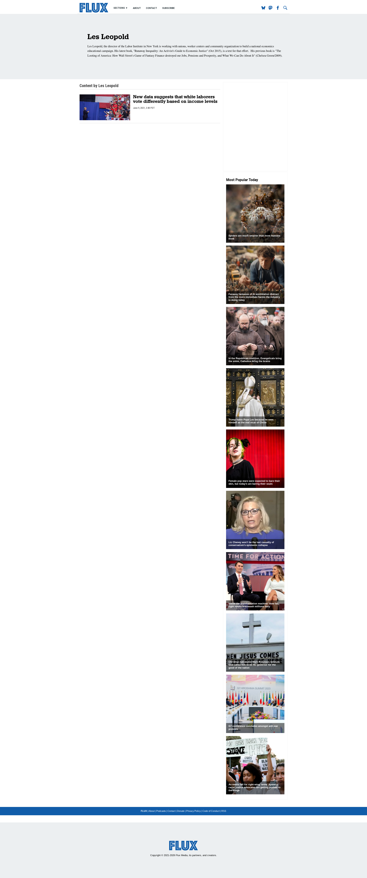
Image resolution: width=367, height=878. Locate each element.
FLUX (144, 811)
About (137, 8)
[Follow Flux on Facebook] (276, 9)
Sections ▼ (120, 8)
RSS (223, 811)
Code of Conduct (211, 811)
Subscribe (168, 8)
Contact (151, 8)
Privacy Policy (193, 811)
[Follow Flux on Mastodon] (262, 9)
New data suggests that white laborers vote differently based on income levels (175, 99)
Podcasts (161, 811)
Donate (181, 811)
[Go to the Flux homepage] (94, 12)
